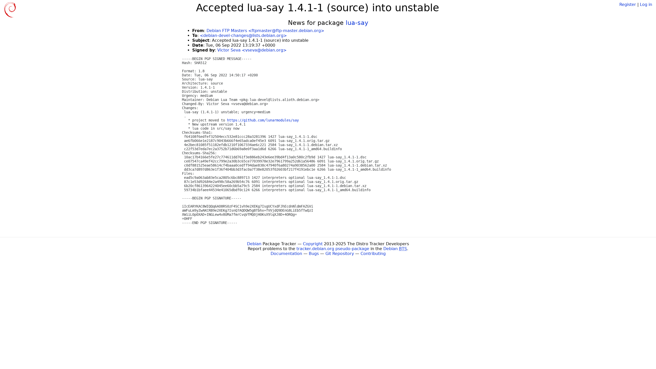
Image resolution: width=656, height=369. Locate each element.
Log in (646, 4)
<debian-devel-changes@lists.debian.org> (243, 35)
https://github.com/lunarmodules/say (263, 120)
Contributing (373, 253)
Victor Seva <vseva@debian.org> (251, 50)
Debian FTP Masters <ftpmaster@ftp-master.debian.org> (265, 30)
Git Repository (339, 253)
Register (627, 4)
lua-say (357, 22)
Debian (254, 243)
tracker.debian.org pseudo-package (332, 248)
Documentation (286, 253)
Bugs (314, 253)
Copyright (313, 243)
